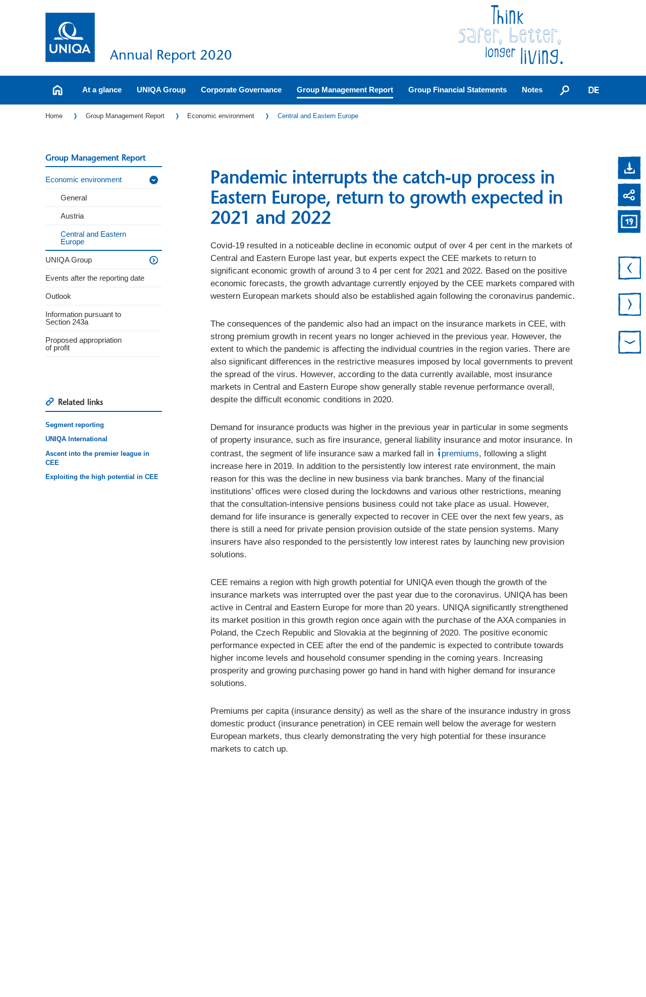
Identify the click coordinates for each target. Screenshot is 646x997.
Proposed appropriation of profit (83, 344)
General (74, 197)
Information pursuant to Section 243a (83, 318)
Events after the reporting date (94, 278)
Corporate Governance (241, 89)
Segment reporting (74, 425)
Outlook (58, 296)
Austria (72, 216)
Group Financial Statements (457, 89)
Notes (532, 89)
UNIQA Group (161, 89)
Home (54, 116)
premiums (460, 453)
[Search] (564, 89)
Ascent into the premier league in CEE (97, 458)
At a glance (102, 89)
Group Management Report (345, 89)
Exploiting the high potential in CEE (101, 477)
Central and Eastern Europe (318, 116)
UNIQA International (76, 439)
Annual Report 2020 (171, 55)
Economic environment (220, 116)
